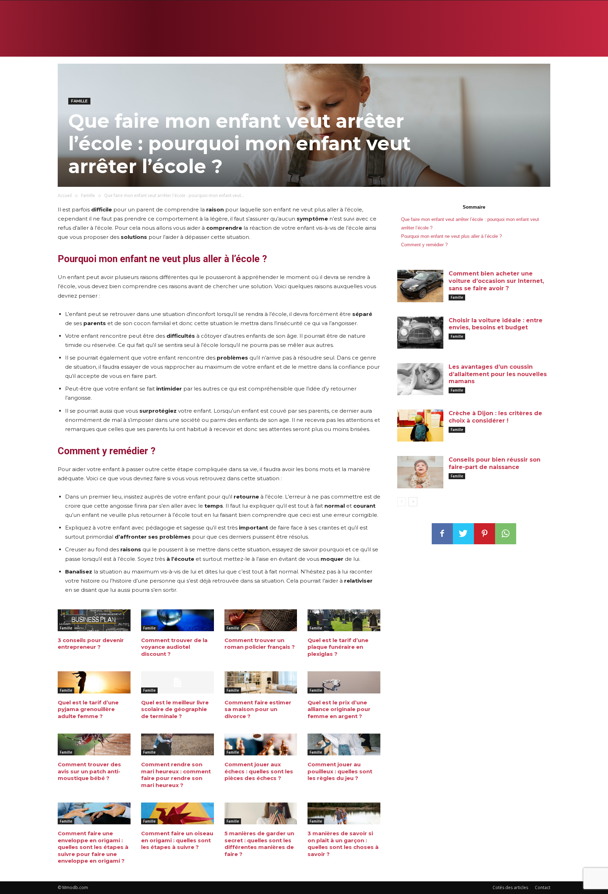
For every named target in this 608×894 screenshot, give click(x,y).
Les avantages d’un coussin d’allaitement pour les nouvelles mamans (498, 374)
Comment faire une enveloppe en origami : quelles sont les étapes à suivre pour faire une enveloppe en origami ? (93, 847)
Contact (542, 887)
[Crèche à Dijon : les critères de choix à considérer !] (420, 426)
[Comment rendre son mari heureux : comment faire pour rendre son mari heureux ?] (177, 744)
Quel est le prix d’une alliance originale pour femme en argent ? (339, 709)
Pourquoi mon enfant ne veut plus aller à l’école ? (451, 236)
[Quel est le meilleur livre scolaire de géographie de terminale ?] (177, 682)
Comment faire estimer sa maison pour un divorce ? (257, 709)
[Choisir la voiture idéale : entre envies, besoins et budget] (420, 333)
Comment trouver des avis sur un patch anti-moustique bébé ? (89, 771)
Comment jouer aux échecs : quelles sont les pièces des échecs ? (258, 771)
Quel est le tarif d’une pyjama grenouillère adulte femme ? (88, 709)
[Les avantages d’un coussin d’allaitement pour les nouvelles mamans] (420, 379)
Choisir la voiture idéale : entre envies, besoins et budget (496, 324)
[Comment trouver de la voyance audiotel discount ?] (177, 620)
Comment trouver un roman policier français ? (259, 644)
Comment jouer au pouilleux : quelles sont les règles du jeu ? (340, 771)
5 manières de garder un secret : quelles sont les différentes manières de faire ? (259, 843)
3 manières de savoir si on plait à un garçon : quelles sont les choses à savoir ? (343, 843)
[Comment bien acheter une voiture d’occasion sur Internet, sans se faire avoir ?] (420, 286)
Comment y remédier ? (424, 244)
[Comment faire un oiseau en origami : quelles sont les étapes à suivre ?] (177, 813)
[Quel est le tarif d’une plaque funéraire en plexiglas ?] (344, 620)
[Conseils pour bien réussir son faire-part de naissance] (420, 472)
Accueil (65, 195)
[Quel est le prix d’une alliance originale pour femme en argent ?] (344, 682)
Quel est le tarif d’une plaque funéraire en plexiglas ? (338, 647)
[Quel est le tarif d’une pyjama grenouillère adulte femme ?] (94, 682)
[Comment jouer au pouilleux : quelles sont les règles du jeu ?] (344, 744)
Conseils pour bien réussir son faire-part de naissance (494, 463)
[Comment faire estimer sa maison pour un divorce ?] (260, 682)
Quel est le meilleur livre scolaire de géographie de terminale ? (175, 709)
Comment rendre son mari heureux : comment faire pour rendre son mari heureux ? (176, 774)
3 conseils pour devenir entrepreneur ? (91, 644)
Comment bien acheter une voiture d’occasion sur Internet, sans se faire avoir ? (496, 281)
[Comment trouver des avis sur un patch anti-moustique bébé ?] (94, 744)
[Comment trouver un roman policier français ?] (260, 620)
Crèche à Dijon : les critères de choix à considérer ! (495, 417)
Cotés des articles (510, 887)
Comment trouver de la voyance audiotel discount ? (174, 647)
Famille (79, 101)
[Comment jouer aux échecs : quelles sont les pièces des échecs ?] (260, 744)
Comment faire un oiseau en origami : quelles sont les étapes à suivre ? (177, 840)
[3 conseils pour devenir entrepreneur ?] (94, 620)
